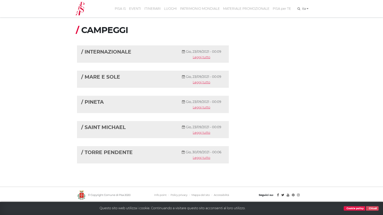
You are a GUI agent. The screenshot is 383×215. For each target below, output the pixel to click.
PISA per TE (282, 9)
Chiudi (372, 208)
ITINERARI (152, 9)
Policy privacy (179, 195)
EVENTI (135, 9)
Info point (160, 195)
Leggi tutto (201, 57)
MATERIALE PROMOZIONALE (246, 9)
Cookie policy (355, 208)
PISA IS (120, 9)
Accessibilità (221, 195)
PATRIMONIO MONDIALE (200, 9)
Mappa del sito (201, 195)
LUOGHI (170, 9)
